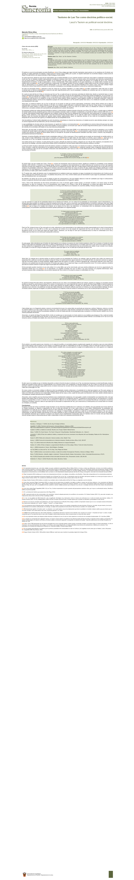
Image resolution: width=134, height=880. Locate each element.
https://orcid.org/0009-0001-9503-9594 (34, 38)
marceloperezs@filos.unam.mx (32, 36)
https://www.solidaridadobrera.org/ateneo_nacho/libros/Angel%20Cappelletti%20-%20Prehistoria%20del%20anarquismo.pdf (60, 427)
